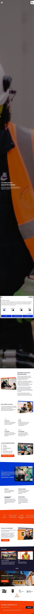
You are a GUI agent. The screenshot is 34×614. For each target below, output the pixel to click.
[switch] (13, 310)
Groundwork (5, 446)
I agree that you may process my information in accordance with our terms (12, 610)
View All (17, 568)
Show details (29, 313)
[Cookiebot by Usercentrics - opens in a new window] (29, 297)
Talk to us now (5, 540)
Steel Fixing (5, 449)
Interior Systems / (6, 451)
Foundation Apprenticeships (7, 452)
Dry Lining (10, 451)
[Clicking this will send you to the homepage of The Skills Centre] (32, 2)
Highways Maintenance (7, 448)
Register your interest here (7, 455)
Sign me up (29, 607)
